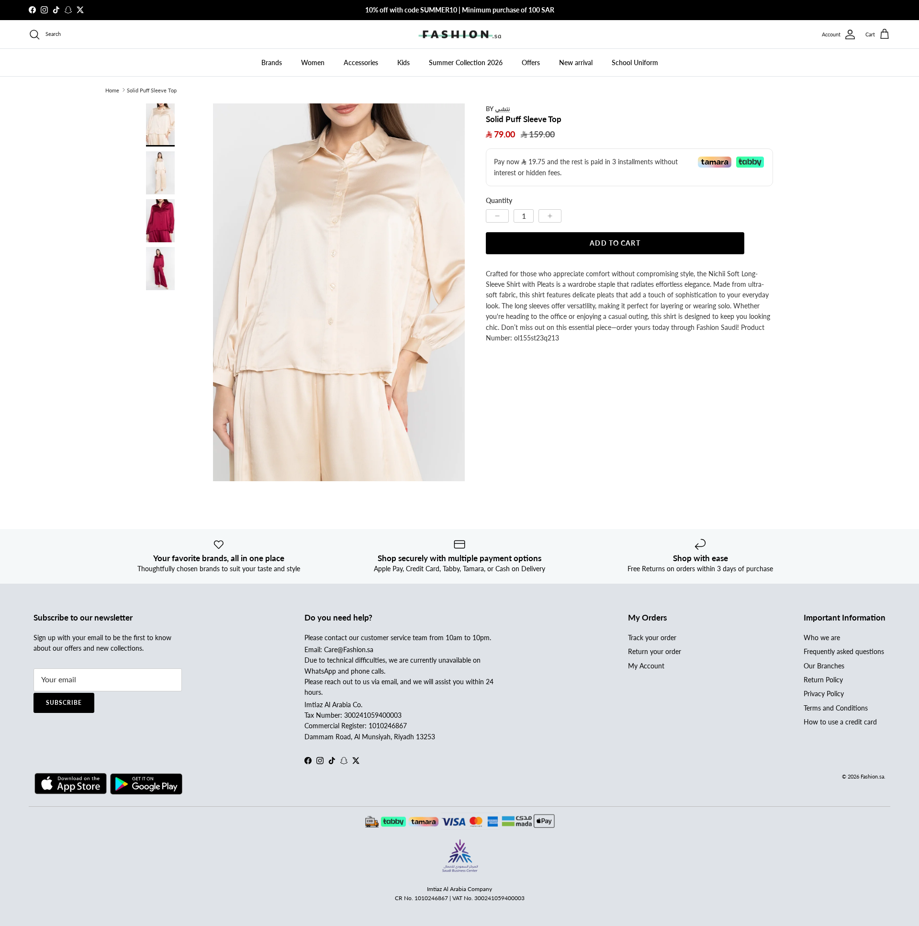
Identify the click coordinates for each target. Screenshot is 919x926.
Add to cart (615, 242)
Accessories (361, 62)
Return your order (654, 651)
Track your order (652, 637)
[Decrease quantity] (497, 215)
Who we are (822, 637)
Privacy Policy (824, 693)
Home (112, 90)
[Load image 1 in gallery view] (339, 292)
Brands (271, 62)
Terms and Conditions (836, 708)
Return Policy (823, 680)
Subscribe (64, 702)
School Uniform (635, 62)
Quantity (499, 200)
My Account (646, 666)
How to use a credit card (840, 722)
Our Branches (824, 666)
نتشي (502, 108)
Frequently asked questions (844, 651)
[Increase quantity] (549, 215)
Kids (403, 62)
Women (313, 62)
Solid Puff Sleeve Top (152, 90)
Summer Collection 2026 (466, 62)
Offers (531, 62)
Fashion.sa (872, 776)
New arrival (576, 62)
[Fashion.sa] (460, 34)
